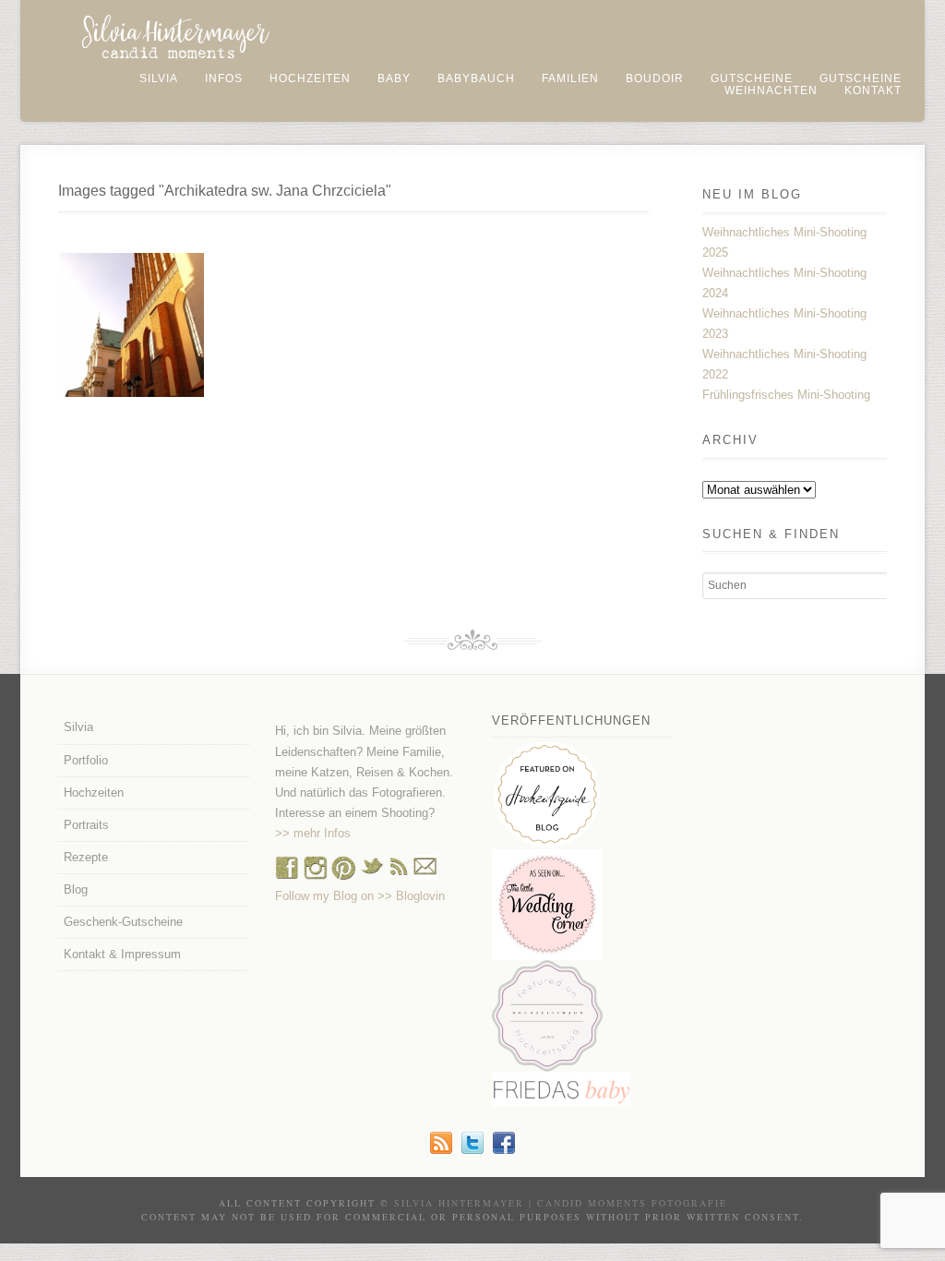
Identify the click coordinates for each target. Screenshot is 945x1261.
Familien (570, 78)
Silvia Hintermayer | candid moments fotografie (560, 1202)
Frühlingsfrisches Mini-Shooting (786, 395)
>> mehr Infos (313, 833)
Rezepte (86, 857)
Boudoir (655, 78)
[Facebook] (287, 876)
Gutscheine (752, 78)
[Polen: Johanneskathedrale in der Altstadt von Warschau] (132, 325)
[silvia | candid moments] (441, 1150)
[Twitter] (472, 1150)
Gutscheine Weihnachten (813, 84)
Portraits (86, 825)
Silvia (158, 78)
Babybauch (476, 78)
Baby (394, 78)
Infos (224, 78)
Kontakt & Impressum (122, 954)
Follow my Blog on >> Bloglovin (360, 896)
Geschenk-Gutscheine (123, 922)
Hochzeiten (310, 78)
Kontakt (873, 90)
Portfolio (86, 760)
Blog (76, 889)
